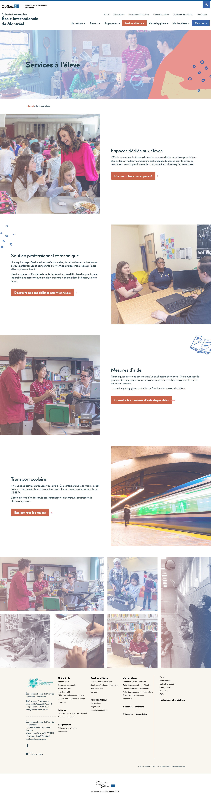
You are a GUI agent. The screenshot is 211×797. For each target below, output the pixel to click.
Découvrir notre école (67, 685)
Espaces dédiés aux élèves (101, 681)
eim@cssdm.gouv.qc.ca (36, 738)
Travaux (62, 710)
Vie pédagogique (98, 699)
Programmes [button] (111, 23)
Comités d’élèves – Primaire (134, 681)
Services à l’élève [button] (133, 23)
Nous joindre (202, 14)
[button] (84, 23)
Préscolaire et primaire (67, 728)
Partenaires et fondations (139, 14)
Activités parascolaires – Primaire (137, 685)
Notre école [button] (77, 23)
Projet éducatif (64, 691)
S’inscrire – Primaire (133, 706)
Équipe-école (63, 681)
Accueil (31, 106)
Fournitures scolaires (98, 710)
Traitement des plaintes (181, 15)
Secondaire (62, 731)
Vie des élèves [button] (180, 23)
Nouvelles (164, 690)
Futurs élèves (119, 14)
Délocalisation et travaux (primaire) (72, 713)
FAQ (162, 694)
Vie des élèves (130, 678)
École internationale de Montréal (20, 21)
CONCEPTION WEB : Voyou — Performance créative (168, 766)
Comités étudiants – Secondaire (136, 688)
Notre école (64, 678)
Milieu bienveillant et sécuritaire (71, 695)
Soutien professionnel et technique (104, 685)
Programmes (64, 724)
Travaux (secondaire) (66, 716)
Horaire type (95, 703)
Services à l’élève (99, 678)
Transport (94, 691)
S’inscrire (199, 23)
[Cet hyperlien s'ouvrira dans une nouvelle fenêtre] (10, 6)
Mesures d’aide (96, 688)
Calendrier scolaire (161, 14)
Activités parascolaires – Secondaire (138, 691)
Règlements (95, 706)
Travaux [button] (93, 23)
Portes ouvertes (64, 688)
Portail (106, 14)
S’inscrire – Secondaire (135, 714)
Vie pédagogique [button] (157, 23)
